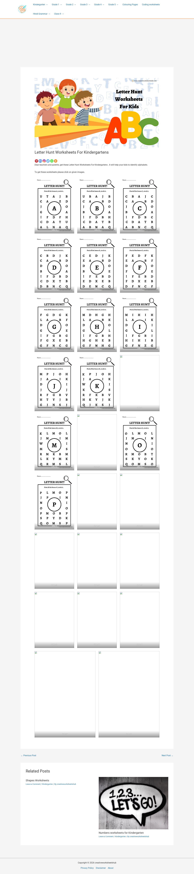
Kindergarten (39, 4)
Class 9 (57, 14)
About (110, 868)
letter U (139, 585)
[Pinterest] (36, 161)
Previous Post (28, 755)
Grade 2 (69, 4)
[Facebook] (40, 161)
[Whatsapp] (51, 161)
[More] (55, 161)
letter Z (129, 734)
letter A (54, 230)
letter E (97, 289)
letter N (97, 467)
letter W (97, 645)
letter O (139, 467)
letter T (97, 585)
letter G (54, 349)
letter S (54, 585)
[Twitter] (48, 161)
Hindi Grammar (40, 14)
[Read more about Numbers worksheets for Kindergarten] (133, 803)
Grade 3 (83, 4)
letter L (139, 408)
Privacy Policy (87, 868)
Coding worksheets (151, 4)
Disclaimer (101, 868)
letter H (97, 349)
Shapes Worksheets (37, 780)
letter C (139, 230)
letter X (139, 645)
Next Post (167, 755)
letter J (54, 408)
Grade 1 (55, 4)
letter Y (65, 734)
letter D (54, 289)
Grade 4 (97, 4)
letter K (97, 408)
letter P (54, 526)
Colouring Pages (130, 4)
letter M (54, 467)
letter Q (97, 526)
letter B (97, 230)
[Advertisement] (97, 38)
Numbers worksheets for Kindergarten (121, 832)
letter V (54, 645)
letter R (139, 526)
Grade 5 (112, 4)
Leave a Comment (33, 784)
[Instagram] (44, 161)
